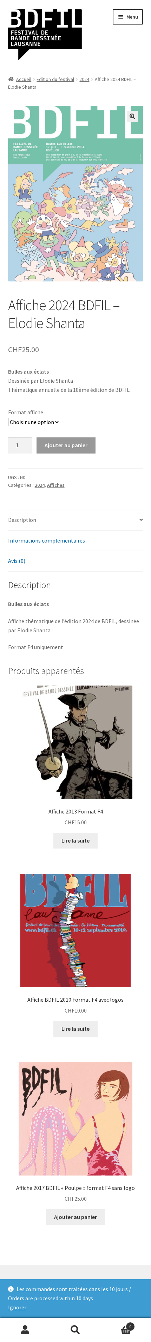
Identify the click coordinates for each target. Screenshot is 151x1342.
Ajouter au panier (66, 445)
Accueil (23, 79)
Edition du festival (55, 79)
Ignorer (17, 1307)
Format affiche (25, 412)
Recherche (75, 1330)
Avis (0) (16, 560)
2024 (84, 79)
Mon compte (25, 1330)
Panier (116, 1324)
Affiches (56, 485)
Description (22, 519)
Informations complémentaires (46, 540)
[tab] (75, 520)
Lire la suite (75, 840)
